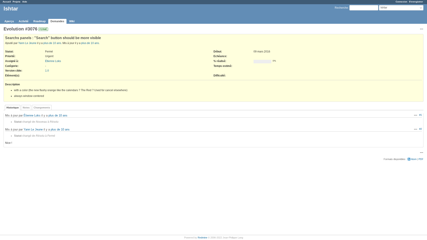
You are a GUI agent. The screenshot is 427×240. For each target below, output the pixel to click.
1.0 (47, 70)
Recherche (341, 7)
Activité (23, 21)
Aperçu (9, 21)
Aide (24, 1)
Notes (26, 107)
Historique (12, 107)
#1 (420, 115)
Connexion (401, 1)
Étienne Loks (53, 61)
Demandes (57, 21)
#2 (420, 129)
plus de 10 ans (52, 43)
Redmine (202, 237)
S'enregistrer (416, 1)
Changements (42, 107)
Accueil (7, 1)
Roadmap (39, 21)
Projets (16, 1)
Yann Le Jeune (27, 43)
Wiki (72, 21)
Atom (414, 159)
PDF (421, 159)
